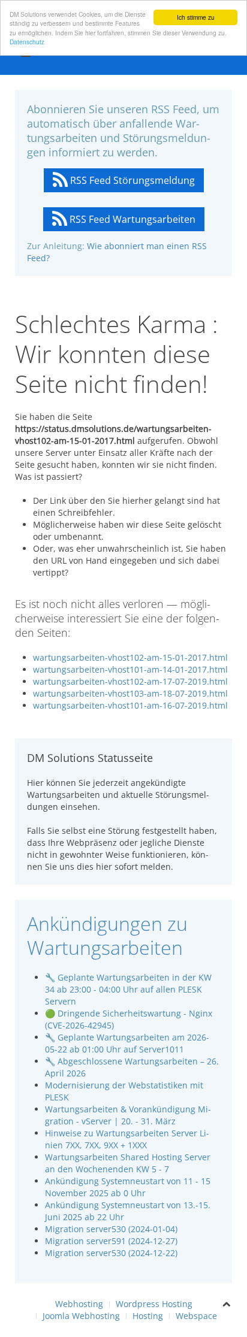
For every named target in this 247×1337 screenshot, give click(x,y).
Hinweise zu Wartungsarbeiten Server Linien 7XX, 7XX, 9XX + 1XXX (127, 1139)
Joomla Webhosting (81, 1315)
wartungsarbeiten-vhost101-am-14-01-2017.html (130, 669)
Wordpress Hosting (154, 1303)
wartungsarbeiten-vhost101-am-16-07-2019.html (130, 705)
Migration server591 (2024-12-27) (111, 1241)
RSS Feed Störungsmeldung (131, 180)
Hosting (147, 1315)
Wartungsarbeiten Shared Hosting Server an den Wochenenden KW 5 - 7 (127, 1163)
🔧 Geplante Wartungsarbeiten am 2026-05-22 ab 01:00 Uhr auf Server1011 (127, 1043)
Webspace (196, 1315)
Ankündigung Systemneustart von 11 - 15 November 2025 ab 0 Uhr (127, 1187)
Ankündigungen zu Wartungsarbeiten (107, 935)
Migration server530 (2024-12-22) (111, 1253)
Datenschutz (27, 41)
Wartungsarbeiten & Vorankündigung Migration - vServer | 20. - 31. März (128, 1115)
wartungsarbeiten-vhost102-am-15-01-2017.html (130, 657)
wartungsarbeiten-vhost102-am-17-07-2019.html (130, 681)
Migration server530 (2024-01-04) (111, 1229)
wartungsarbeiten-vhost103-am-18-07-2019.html (130, 693)
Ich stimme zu (196, 17)
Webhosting (79, 1303)
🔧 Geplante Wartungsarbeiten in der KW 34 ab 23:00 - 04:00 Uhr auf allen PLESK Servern (128, 989)
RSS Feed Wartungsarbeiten (131, 219)
